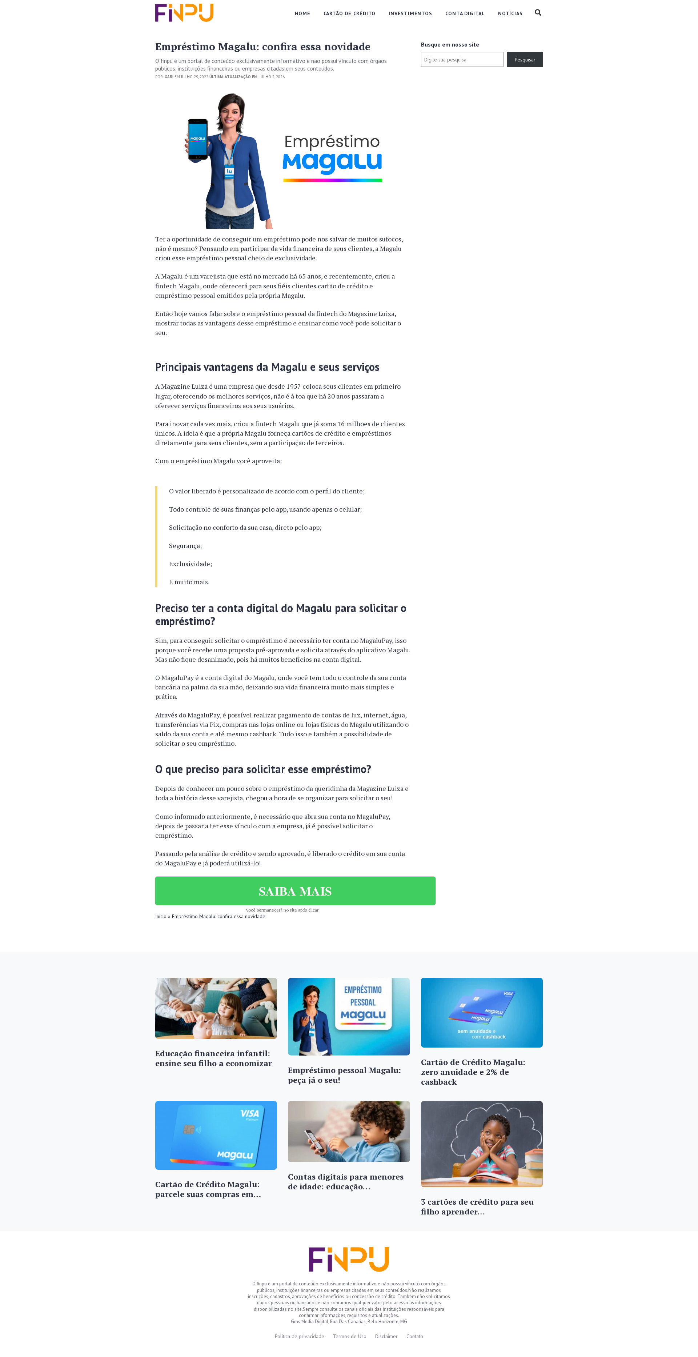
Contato (414, 1336)
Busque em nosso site (450, 44)
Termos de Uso (349, 1336)
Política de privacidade (299, 1336)
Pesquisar (525, 59)
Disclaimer (386, 1336)
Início (161, 916)
